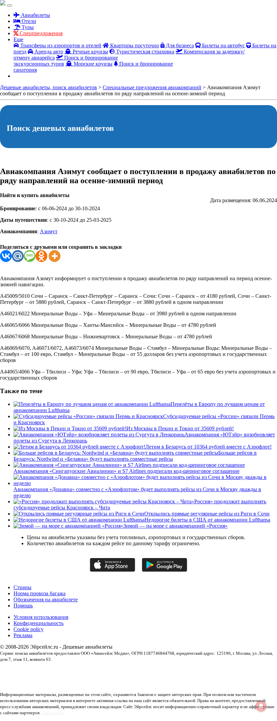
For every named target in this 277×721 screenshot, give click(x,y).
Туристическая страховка (144, 51)
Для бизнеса (179, 45)
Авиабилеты (35, 15)
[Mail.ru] (18, 256)
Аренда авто (48, 51)
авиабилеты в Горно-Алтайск (55, 671)
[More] (54, 256)
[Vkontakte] (6, 256)
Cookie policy (29, 629)
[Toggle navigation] (9, 5)
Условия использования (41, 617)
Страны (22, 587)
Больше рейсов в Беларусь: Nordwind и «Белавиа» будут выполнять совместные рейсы (135, 456)
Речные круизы (89, 51)
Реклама (23, 635)
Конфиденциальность (39, 623)
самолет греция (236, 677)
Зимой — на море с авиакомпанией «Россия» (175, 526)
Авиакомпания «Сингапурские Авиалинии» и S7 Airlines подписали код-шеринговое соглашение (127, 471)
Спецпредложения (40, 33)
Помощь (23, 605)
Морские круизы (92, 64)
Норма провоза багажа (40, 593)
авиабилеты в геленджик (102, 671)
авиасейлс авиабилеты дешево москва (156, 671)
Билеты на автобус (223, 45)
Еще (18, 39)
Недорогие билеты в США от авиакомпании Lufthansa (207, 520)
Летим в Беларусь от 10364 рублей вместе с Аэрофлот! (208, 447)
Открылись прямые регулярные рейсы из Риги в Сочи (207, 513)
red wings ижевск (14, 671)
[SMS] (29, 256)
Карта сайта (53, 712)
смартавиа (27, 683)
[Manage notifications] (261, 706)
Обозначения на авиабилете (46, 599)
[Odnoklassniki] (41, 256)
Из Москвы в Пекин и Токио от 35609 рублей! (180, 428)
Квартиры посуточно (134, 45)
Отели (28, 21)
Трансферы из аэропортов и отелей (60, 45)
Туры (27, 27)
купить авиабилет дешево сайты (147, 677)
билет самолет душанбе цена (95, 677)
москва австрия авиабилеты (198, 677)
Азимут (48, 231)
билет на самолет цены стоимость (41, 677)
